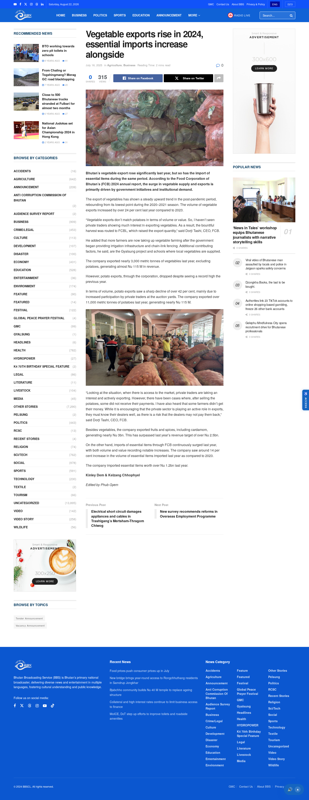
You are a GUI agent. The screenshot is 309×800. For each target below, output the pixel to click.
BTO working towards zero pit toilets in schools (58, 50)
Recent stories (26, 439)
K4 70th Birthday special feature (41, 366)
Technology (24, 479)
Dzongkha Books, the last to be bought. (265, 284)
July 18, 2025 (94, 65)
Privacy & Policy (256, 4)
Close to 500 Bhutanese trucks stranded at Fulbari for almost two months (58, 101)
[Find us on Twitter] (25, 4)
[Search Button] (291, 15)
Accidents (22, 171)
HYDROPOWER (24, 358)
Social (19, 463)
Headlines (22, 342)
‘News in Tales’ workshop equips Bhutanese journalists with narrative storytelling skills (255, 235)
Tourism (20, 495)
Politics (100, 15)
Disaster (21, 254)
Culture (21, 238)
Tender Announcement (29, 618)
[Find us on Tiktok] (52, 705)
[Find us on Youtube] (15, 4)
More (192, 15)
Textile (20, 487)
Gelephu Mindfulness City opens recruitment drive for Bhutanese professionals (266, 327)
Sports (120, 15)
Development (25, 246)
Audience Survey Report (34, 214)
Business (79, 15)
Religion (21, 447)
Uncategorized (26, 503)
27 (66, 113)
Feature (20, 294)
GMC (211, 4)
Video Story (24, 519)
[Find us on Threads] (37, 4)
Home (60, 15)
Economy (21, 262)
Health (19, 350)
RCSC (18, 430)
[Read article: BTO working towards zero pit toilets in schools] (26, 53)
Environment (24, 286)
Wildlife (21, 527)
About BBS (238, 4)
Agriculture (114, 65)
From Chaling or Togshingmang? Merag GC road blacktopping (59, 74)
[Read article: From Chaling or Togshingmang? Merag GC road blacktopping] (26, 77)
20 (66, 84)
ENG (275, 4)
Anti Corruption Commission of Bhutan (40, 197)
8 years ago (52, 60)
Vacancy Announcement (30, 625)
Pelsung (21, 414)
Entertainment (26, 278)
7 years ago (52, 84)
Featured (21, 302)
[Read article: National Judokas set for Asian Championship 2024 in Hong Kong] (26, 130)
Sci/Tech (20, 455)
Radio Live (242, 15)
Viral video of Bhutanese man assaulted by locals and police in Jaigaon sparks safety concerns (266, 264)
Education (141, 15)
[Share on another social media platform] (218, 78)
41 (66, 60)
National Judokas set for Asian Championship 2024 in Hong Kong (58, 130)
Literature (23, 382)
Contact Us (223, 4)
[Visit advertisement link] (45, 565)
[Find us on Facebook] (20, 4)
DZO (290, 4)
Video (18, 511)
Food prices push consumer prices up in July (139, 671)
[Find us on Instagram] (31, 4)
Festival (21, 310)
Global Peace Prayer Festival (39, 318)
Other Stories (26, 406)
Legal (19, 374)
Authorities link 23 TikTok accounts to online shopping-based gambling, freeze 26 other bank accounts (269, 304)
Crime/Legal (24, 230)
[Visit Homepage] (23, 15)
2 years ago (52, 142)
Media (18, 398)
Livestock (22, 390)
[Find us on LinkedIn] (42, 4)
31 (66, 142)
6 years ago (52, 113)
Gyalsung (22, 334)
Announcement (169, 15)
